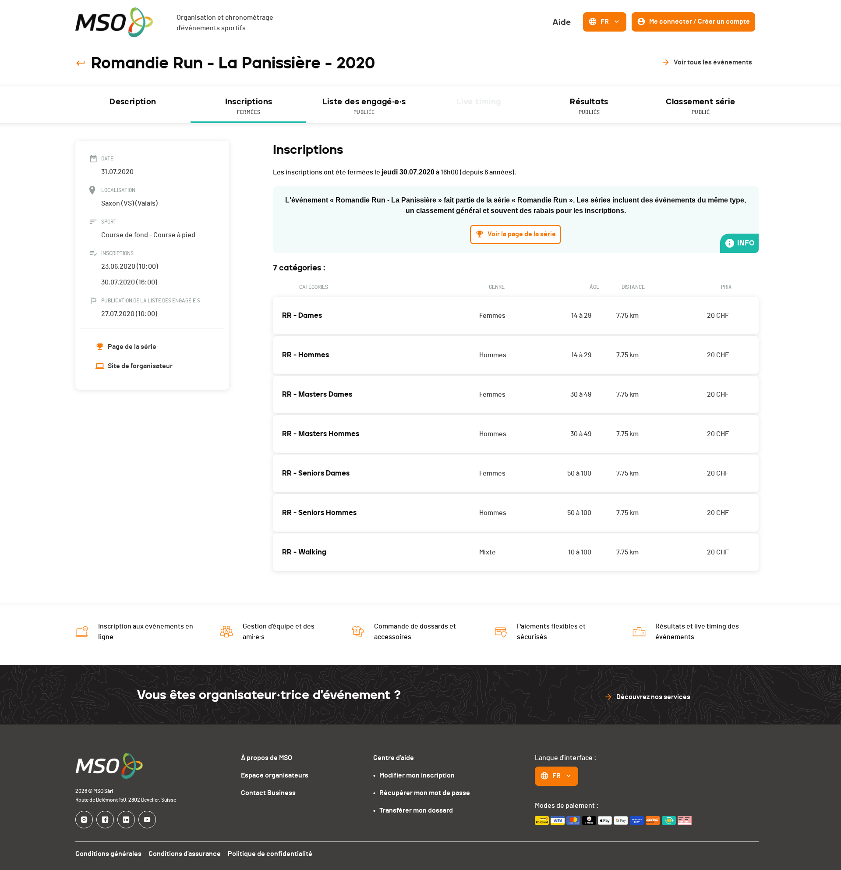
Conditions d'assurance (184, 853)
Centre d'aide (393, 757)
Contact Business (268, 792)
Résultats (589, 106)
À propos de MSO (266, 757)
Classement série (700, 106)
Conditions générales (108, 853)
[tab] (133, 104)
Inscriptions (248, 106)
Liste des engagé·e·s (364, 106)
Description (133, 102)
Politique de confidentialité (270, 853)
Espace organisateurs (274, 775)
